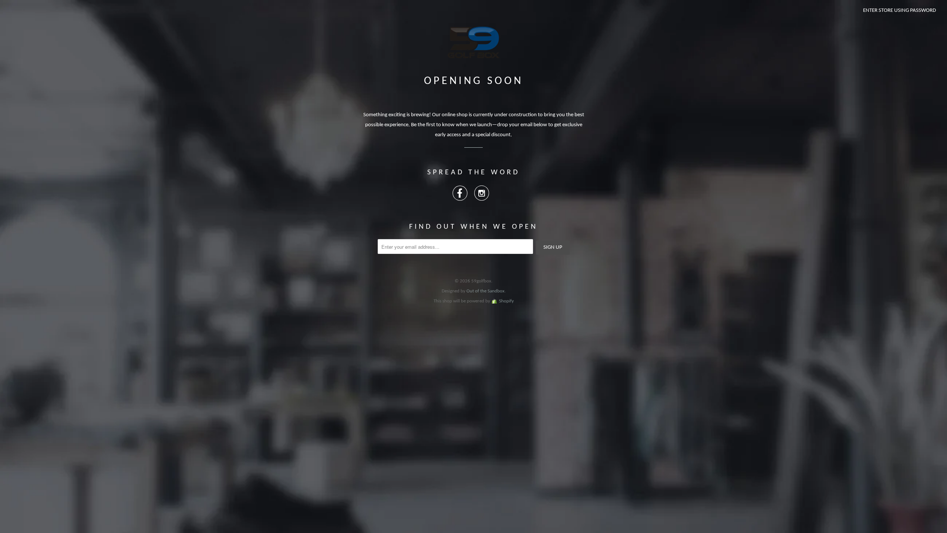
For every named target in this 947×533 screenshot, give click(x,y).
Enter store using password (899, 10)
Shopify (506, 301)
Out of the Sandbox (485, 291)
